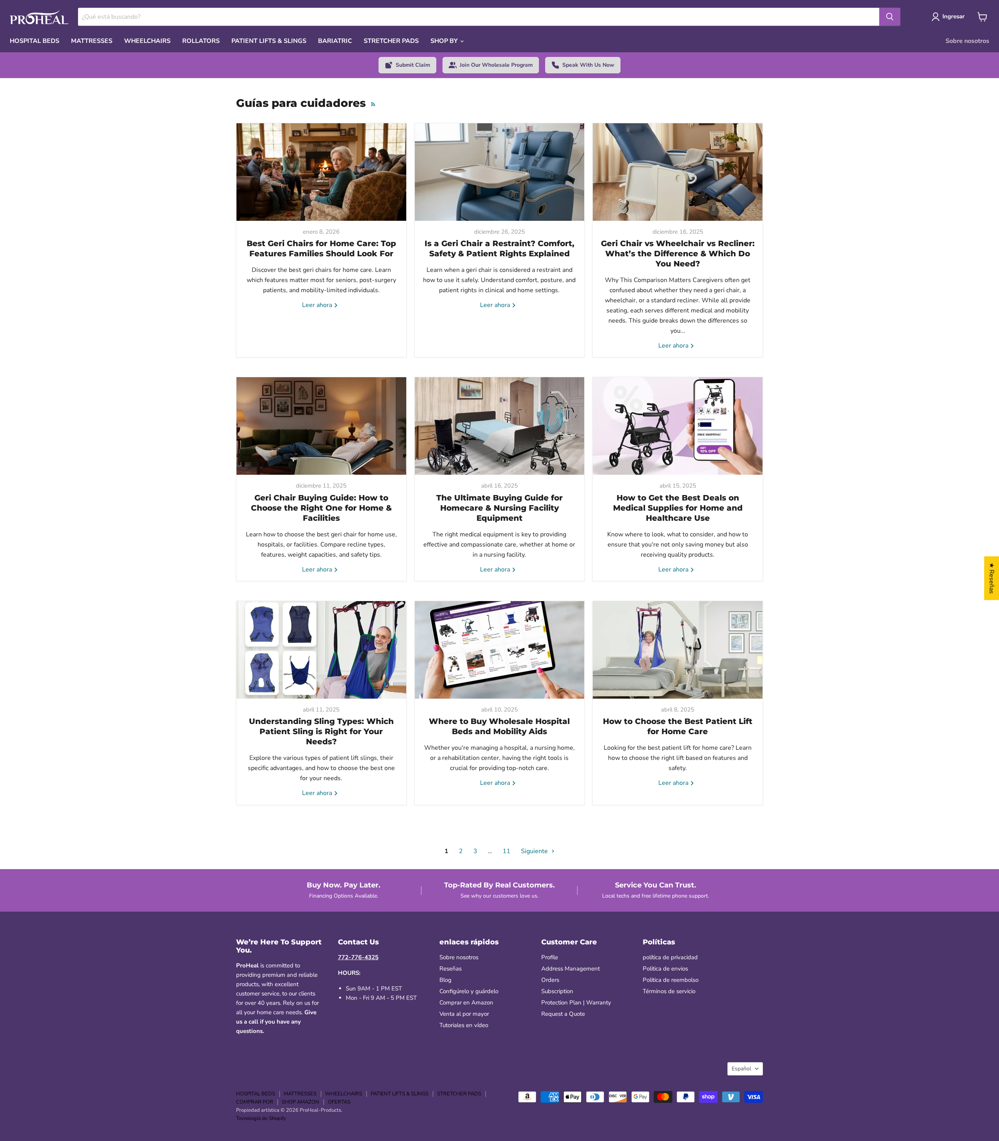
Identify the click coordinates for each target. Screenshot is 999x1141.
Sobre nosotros (967, 41)
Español (741, 1068)
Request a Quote (563, 1014)
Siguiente (535, 851)
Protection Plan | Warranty (576, 1002)
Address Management (570, 968)
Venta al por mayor (464, 1014)
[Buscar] (889, 17)
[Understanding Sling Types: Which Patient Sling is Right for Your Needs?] (321, 650)
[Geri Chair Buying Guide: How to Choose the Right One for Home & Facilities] (321, 426)
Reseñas (450, 968)
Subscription (557, 991)
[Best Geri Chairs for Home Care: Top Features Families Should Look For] (321, 172)
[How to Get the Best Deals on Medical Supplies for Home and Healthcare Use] (678, 426)
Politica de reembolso (671, 980)
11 (506, 851)
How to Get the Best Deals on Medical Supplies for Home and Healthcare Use (678, 508)
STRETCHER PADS (391, 41)
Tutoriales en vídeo (463, 1025)
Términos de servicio (669, 991)
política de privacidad (670, 957)
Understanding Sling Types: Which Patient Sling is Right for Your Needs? (321, 731)
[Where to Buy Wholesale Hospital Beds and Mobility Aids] (500, 650)
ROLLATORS (201, 41)
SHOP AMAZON (300, 1102)
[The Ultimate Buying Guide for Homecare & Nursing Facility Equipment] (500, 426)
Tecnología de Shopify (261, 1118)
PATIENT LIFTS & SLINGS (268, 41)
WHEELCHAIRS (147, 41)
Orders (550, 980)
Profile (549, 957)
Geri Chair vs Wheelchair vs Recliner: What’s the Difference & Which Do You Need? (678, 253)
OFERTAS (339, 1102)
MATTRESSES (91, 41)
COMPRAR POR (254, 1102)
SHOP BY (444, 41)
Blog (445, 980)
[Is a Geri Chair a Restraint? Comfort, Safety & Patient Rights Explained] (500, 172)
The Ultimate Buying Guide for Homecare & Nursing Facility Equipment (499, 508)
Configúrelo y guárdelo (468, 991)
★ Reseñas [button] (991, 578)
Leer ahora (318, 305)
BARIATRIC (335, 41)
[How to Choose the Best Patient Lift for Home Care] (678, 650)
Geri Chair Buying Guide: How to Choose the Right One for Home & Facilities (321, 508)
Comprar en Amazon (466, 1002)
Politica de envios (665, 968)
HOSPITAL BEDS (34, 41)
